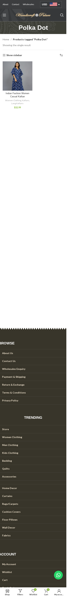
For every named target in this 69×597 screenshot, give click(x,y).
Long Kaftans (17, 103)
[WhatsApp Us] (58, 575)
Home (6, 39)
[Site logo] (33, 14)
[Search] (61, 15)
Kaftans (25, 100)
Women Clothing (13, 100)
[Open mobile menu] (4, 15)
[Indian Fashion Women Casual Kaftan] (17, 76)
